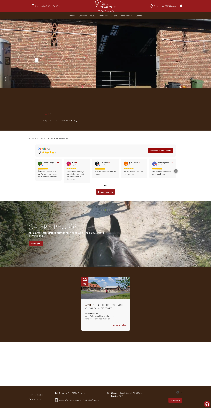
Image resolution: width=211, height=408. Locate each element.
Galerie (114, 15)
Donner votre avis (105, 192)
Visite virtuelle (126, 15)
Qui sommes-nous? (87, 15)
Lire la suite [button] (70, 179)
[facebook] (181, 6)
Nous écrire (175, 400)
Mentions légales (36, 394)
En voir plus (35, 243)
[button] (35, 171)
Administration (35, 398)
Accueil (72, 15)
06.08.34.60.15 (54, 6)
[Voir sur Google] (40, 164)
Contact (139, 15)
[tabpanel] (105, 304)
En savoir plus (119, 324)
